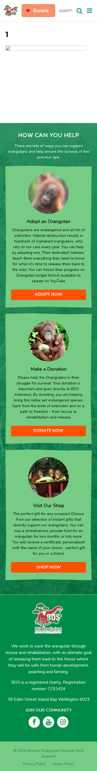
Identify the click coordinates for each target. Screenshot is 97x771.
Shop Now (48, 567)
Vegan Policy (63, 763)
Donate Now (48, 431)
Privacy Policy (34, 763)
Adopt (65, 11)
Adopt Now (49, 294)
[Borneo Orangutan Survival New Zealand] (12, 11)
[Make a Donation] (48, 340)
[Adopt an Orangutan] (48, 193)
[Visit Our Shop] (48, 477)
